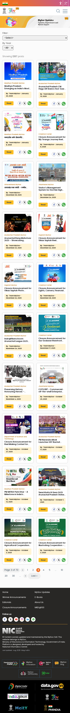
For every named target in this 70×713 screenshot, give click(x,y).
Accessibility (60, 3)
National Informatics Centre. (15, 647)
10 (62, 570)
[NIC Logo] (13, 631)
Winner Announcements (14, 597)
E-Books (38, 597)
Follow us (65, 3)
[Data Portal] (52, 689)
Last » (34, 576)
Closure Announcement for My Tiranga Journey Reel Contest (52, 139)
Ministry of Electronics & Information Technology (24, 642)
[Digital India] (18, 689)
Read (9, 103)
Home (5, 592)
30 (13, 576)
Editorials (6, 602)
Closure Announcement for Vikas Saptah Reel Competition (52, 240)
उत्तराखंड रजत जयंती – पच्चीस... (16, 188)
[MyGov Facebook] (4, 619)
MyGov (51, 637)
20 (6, 576)
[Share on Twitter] (24, 103)
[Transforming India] (11, 665)
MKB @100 (39, 607)
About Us (39, 602)
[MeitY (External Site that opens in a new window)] (18, 710)
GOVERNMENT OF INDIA (5, 3)
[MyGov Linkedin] (27, 619)
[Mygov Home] (8, 11)
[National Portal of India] (17, 698)
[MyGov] (52, 700)
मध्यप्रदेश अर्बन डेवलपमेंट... (14, 137)
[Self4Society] (29, 675)
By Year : (7, 43)
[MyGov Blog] (60, 665)
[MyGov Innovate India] (28, 665)
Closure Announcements (14, 607)
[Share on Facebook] (20, 103)
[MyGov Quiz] (45, 665)
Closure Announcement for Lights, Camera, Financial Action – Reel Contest (52, 290)
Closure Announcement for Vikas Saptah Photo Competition (17, 290)
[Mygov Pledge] (45, 675)
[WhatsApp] (29, 103)
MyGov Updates (42, 592)
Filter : (5, 33)
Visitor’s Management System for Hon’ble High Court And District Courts (51, 190)
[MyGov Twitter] (10, 619)
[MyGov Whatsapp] (33, 619)
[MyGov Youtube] (16, 619)
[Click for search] (58, 11)
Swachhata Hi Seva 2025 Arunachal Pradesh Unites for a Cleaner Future (51, 494)
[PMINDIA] (52, 710)
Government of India (55, 642)
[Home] (17, 11)
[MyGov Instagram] (22, 619)
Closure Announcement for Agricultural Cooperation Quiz (17, 545)
